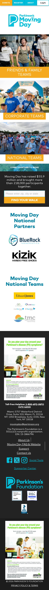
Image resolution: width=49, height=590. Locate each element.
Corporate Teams (24, 116)
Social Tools (36, 460)
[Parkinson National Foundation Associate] (17, 496)
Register (18, 3)
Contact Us (24, 452)
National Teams (24, 157)
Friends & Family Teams (24, 72)
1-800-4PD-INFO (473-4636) (31, 405)
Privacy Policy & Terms (24, 585)
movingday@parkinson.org (24, 424)
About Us (24, 440)
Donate (6, 3)
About (31, 3)
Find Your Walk (24, 200)
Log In (43, 3)
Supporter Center (25, 468)
